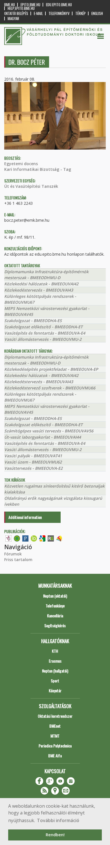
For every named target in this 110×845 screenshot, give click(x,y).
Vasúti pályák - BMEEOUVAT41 (33, 455)
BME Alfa (55, 755)
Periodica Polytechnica (55, 746)
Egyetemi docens (21, 163)
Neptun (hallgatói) (55, 671)
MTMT (55, 736)
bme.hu (9, 5)
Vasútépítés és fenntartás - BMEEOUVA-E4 (44, 333)
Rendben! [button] (55, 834)
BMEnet (55, 726)
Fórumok (13, 554)
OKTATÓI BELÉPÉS (16, 13)
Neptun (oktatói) (55, 596)
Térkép (80, 13)
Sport (55, 681)
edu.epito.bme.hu (59, 5)
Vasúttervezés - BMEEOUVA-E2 (33, 468)
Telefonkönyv (59, 13)
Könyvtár (55, 690)
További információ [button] (58, 820)
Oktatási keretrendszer (55, 716)
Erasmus (55, 661)
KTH (55, 651)
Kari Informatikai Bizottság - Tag (37, 169)
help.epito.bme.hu (21, 8)
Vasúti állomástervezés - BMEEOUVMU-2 (43, 339)
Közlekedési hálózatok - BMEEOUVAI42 (41, 283)
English (97, 13)
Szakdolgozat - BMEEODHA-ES (33, 320)
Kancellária (55, 615)
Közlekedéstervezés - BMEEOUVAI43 (38, 290)
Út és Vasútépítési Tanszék (31, 186)
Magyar (13, 18)
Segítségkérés (55, 625)
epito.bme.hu (30, 5)
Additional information (25, 517)
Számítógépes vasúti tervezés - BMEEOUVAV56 (48, 431)
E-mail (38, 13)
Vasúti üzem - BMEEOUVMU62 (33, 462)
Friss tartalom (18, 559)
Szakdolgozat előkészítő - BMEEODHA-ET (43, 326)
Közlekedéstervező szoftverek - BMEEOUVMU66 (49, 388)
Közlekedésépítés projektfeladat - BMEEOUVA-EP (51, 369)
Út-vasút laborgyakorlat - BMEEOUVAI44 (42, 437)
